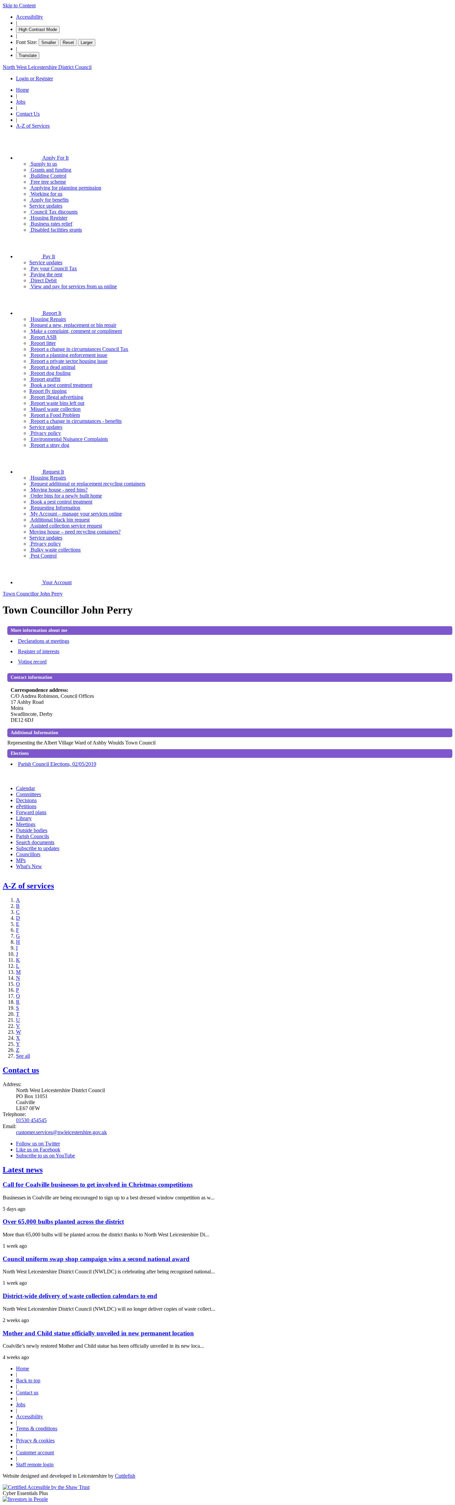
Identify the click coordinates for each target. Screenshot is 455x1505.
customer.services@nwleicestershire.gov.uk (61, 1132)
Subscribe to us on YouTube (45, 1155)
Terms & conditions (36, 1428)
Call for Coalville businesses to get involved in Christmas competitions (98, 1184)
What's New (29, 866)
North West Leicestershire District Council (47, 67)
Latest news (23, 1169)
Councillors (28, 854)
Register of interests (38, 651)
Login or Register (34, 78)
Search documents (35, 842)
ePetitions (26, 806)
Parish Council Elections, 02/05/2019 (57, 764)
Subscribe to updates (37, 848)
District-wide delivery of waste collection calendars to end (80, 1295)
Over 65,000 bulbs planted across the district (63, 1221)
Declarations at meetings (43, 641)
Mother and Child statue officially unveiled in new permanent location (98, 1333)
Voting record (32, 662)
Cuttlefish (125, 1476)
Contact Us (28, 114)
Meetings (25, 824)
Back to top (28, 1380)
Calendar (25, 788)
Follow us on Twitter (38, 1143)
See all (23, 1056)
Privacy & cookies (35, 1440)
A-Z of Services (33, 126)
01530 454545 (31, 1120)
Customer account (35, 1452)
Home (22, 90)
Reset (68, 42)
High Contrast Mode (38, 29)
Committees (28, 794)
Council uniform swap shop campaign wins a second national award (96, 1258)
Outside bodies (31, 830)
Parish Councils (32, 836)
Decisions (26, 800)
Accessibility (29, 17)
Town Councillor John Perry (33, 594)
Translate (28, 55)
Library (24, 818)
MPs (21, 860)
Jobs (20, 102)
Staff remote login (35, 1464)
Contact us (21, 1070)
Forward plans (31, 812)
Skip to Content (19, 5)
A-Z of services (28, 885)
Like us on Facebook (38, 1149)
